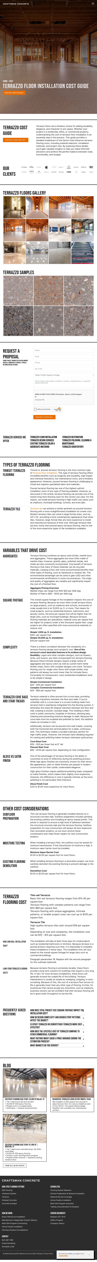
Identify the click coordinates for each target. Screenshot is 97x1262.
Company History (57, 1223)
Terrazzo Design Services (42, 440)
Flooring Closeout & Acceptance (15, 1230)
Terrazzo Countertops (72, 446)
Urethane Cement (9, 1194)
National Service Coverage (61, 1197)
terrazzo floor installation (45, 473)
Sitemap (39, 1254)
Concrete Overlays (9, 1203)
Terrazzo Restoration (72, 437)
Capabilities (55, 1186)
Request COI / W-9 (57, 1217)
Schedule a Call (8, 1247)
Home (5, 81)
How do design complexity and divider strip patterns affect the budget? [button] (55, 1019)
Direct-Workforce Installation (13, 1217)
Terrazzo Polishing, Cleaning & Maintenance (76, 442)
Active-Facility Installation (60, 1200)
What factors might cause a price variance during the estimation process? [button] (55, 1040)
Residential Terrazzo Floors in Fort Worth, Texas (71, 1099)
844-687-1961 (7, 1240)
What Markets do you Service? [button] (44, 1045)
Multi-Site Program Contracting (14, 1223)
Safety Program (56, 1220)
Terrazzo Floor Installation (43, 437)
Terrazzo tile (36, 508)
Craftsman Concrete (16, 4)
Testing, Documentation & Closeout (64, 1207)
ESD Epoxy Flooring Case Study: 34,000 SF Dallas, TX (24, 1099)
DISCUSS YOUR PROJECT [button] (14, 93)
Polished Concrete (9, 1200)
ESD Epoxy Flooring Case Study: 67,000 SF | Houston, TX (21, 1145)
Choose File (39, 400)
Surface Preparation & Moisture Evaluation (67, 1194)
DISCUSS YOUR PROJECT (15, 140)
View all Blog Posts (14, 1165)
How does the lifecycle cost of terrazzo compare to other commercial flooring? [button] (55, 1033)
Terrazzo (5, 1197)
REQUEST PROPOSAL (44, 417)
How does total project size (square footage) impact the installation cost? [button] (57, 1012)
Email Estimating (8, 1243)
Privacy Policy (48, 1254)
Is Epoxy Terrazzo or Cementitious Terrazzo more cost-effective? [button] (56, 1026)
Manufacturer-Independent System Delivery (19, 1220)
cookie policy (63, 1255)
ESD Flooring (7, 1190)
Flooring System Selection (60, 1190)
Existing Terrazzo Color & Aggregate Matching (42, 445)
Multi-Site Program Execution (62, 1203)
